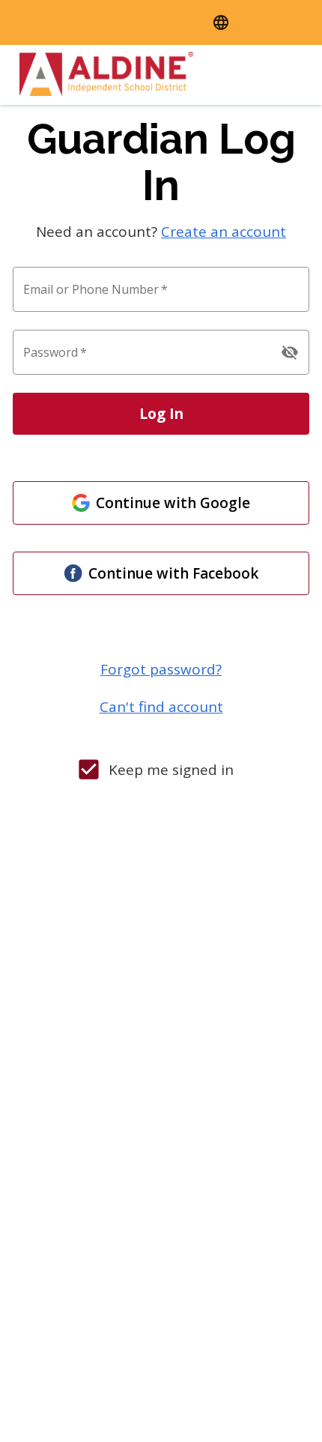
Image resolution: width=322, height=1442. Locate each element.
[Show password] (290, 352)
